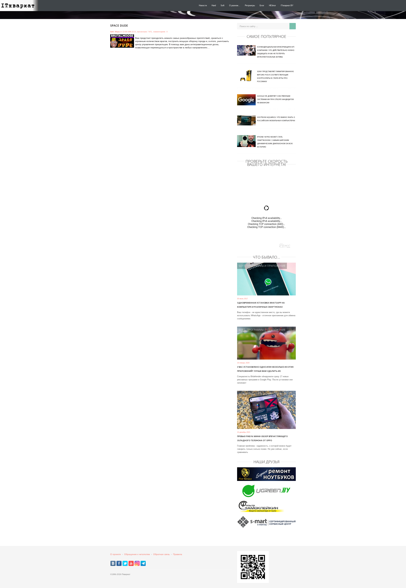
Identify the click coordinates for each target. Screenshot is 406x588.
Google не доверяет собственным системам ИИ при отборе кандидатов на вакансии (275, 99)
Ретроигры (250, 5)
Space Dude (119, 25)
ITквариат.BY (287, 5)
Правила (177, 554)
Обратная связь (161, 554)
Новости (203, 5)
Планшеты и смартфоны (265, 394)
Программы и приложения (266, 266)
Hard (214, 5)
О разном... (234, 5)
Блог (262, 5)
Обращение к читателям (137, 554)
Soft (222, 5)
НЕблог (272, 5)
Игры (117, 32)
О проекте (115, 554)
